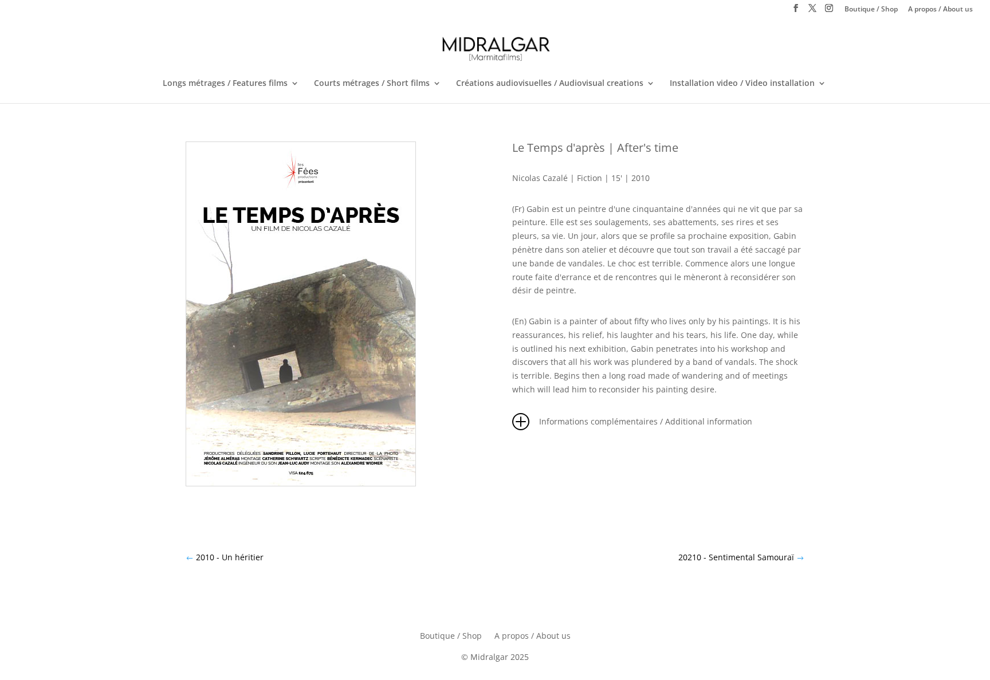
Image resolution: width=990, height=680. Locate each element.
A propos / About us (940, 10)
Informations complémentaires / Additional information (645, 421)
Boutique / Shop (871, 10)
